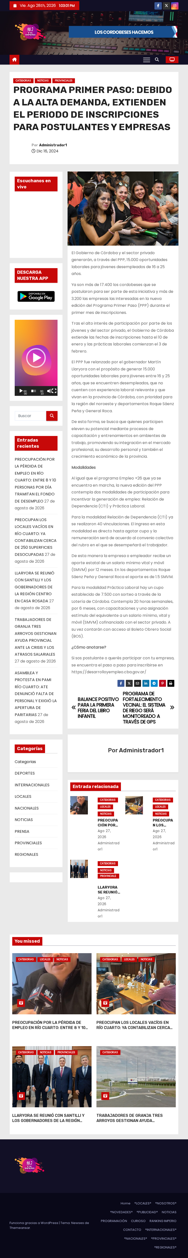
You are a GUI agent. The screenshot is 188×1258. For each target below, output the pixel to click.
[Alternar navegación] (147, 60)
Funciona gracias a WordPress (34, 1223)
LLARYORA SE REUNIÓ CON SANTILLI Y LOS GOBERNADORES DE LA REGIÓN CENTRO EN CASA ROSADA (34, 587)
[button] (158, 59)
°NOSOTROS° (165, 1203)
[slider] (33, 391)
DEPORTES (25, 773)
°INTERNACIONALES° (160, 1229)
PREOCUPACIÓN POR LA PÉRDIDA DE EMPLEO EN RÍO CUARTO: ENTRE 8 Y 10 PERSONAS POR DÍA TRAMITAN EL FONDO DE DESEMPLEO (35, 480)
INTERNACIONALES (32, 785)
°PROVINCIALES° (163, 1238)
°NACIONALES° (135, 1238)
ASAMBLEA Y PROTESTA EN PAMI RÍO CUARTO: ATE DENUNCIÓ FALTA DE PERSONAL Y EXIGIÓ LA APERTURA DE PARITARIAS (36, 694)
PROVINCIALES (63, 80)
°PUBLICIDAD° (147, 1212)
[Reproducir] (21, 391)
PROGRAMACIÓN (114, 1221)
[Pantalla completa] (54, 391)
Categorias (23, 80)
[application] (36, 358)
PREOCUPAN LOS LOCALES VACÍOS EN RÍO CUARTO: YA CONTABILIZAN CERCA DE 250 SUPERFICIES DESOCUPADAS (133, 1027)
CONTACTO (132, 1229)
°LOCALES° (142, 1203)
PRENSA (22, 831)
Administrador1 (53, 145)
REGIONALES (26, 854)
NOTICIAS (43, 80)
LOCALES (23, 796)
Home (125, 1203)
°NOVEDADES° (121, 1212)
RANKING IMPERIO (163, 1221)
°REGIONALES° (165, 1247)
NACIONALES (27, 808)
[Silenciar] (49, 391)
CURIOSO (138, 1221)
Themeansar (20, 1227)
